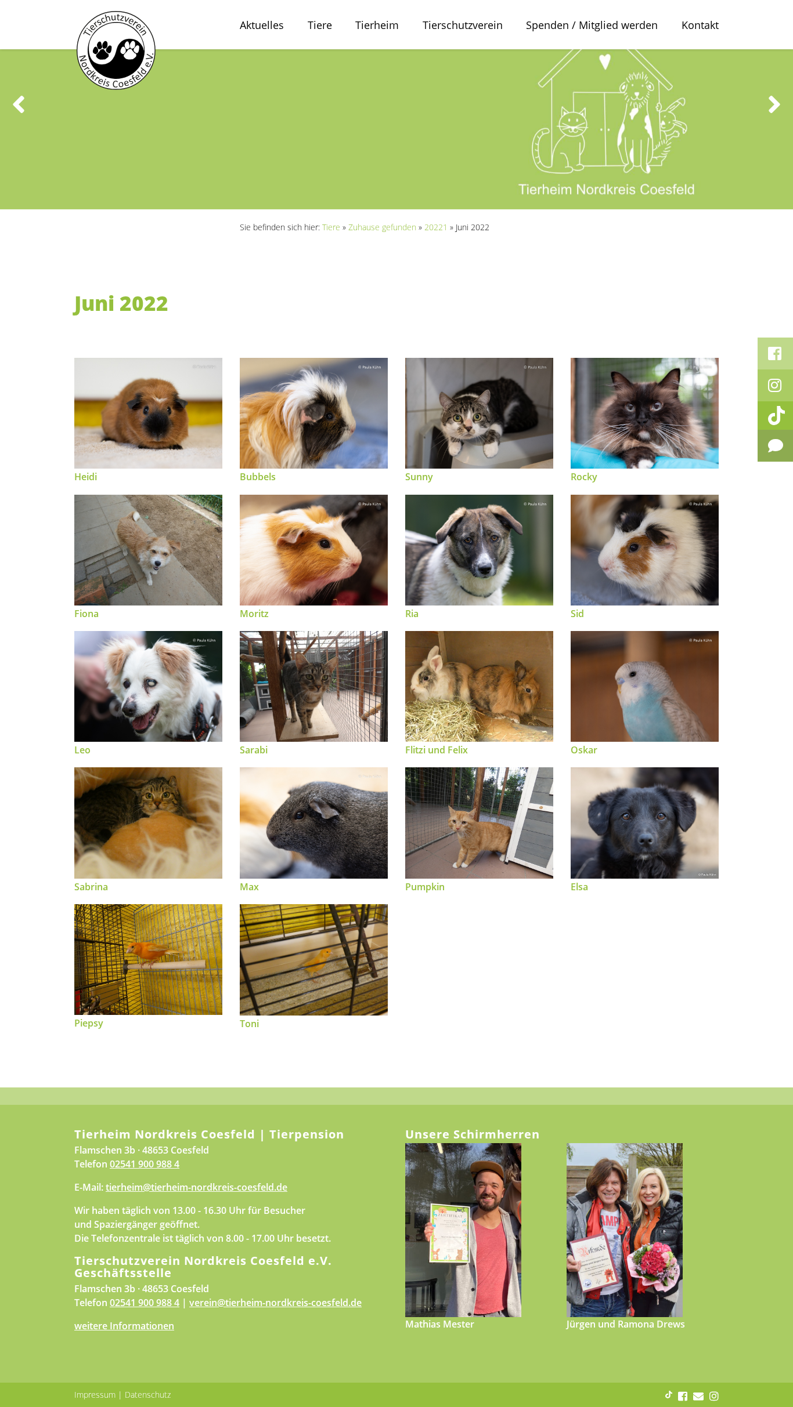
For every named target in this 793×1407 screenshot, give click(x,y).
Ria (412, 613)
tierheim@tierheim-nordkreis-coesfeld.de (196, 1187)
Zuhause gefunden (382, 227)
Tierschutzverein (463, 25)
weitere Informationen (124, 1325)
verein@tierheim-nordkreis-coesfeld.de (275, 1302)
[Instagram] (775, 385)
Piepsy (88, 1023)
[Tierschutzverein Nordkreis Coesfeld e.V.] (148, 412)
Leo (82, 750)
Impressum (95, 1394)
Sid (577, 613)
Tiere (320, 25)
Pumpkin (425, 886)
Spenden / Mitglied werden (592, 25)
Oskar (584, 750)
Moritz (254, 613)
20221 (436, 227)
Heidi (85, 476)
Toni (249, 1023)
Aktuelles (262, 25)
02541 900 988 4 (144, 1164)
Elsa (579, 886)
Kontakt (700, 25)
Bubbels (258, 476)
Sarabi (254, 750)
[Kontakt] (775, 446)
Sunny (419, 476)
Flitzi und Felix (436, 750)
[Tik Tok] (775, 415)
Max (249, 886)
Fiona (86, 613)
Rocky (584, 476)
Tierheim (377, 25)
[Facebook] (775, 353)
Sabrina (91, 886)
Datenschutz (148, 1394)
